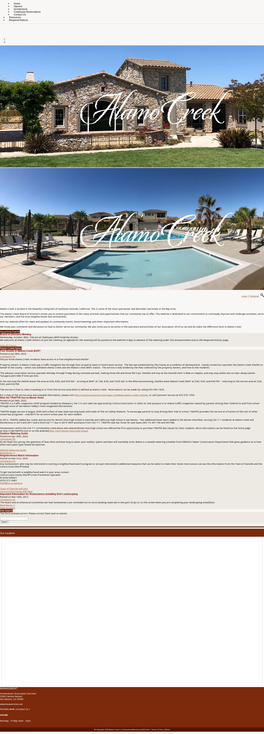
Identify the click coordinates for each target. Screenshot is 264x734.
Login (245, 296)
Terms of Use (157, 729)
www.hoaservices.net (11, 704)
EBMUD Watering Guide (13, 450)
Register (254, 296)
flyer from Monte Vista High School (69, 430)
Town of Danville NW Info (14, 488)
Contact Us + (23, 709)
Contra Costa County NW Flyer (16, 491)
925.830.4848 (7, 709)
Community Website (129, 729)
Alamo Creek (114, 729)
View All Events (8, 345)
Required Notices (18, 20)
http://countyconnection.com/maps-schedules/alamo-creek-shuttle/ (111, 395)
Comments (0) (7, 356)
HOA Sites (145, 729)
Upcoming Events (10, 331)
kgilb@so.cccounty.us (11, 483)
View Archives (7, 507)
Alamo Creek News (11, 348)
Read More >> (7, 452)
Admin (167, 729)
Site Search (6, 510)
